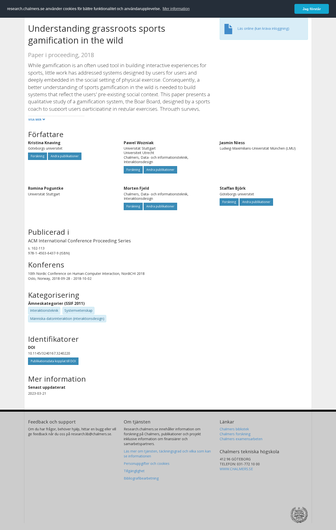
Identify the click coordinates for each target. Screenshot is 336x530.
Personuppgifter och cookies (146, 463)
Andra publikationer (65, 156)
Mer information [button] (176, 9)
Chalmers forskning (235, 434)
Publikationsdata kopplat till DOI (53, 361)
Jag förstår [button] (312, 9)
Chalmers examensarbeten (241, 438)
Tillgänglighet (134, 470)
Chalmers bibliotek (234, 429)
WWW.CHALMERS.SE (236, 469)
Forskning (37, 156)
